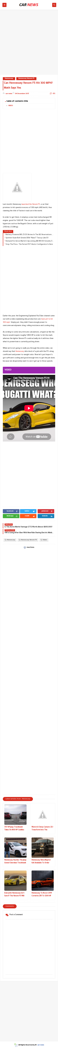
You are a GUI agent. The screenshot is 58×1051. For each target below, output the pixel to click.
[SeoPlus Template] (16, 1045)
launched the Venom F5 (31, 204)
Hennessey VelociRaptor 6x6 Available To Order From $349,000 (41, 861)
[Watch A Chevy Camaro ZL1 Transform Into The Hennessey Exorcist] (43, 815)
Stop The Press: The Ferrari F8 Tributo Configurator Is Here (29, 244)
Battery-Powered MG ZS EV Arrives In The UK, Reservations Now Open (30, 235)
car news (40, 1045)
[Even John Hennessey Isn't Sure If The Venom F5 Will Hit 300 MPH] (15, 881)
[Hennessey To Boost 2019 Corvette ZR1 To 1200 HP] (43, 881)
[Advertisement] (29, 43)
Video (45, 540)
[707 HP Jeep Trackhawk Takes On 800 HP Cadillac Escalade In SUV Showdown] (15, 815)
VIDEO (10, 106)
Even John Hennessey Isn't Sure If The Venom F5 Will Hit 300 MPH (14, 894)
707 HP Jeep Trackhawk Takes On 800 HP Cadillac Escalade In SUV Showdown (15, 828)
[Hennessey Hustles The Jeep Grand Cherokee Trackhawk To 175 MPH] (15, 848)
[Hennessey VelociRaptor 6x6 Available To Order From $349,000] (43, 848)
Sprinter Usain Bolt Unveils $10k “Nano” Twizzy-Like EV (27, 238)
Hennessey (9, 78)
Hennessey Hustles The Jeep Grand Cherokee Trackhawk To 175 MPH (15, 861)
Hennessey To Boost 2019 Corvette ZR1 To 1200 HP (42, 894)
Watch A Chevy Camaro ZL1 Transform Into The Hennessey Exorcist (42, 828)
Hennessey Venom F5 (26, 78)
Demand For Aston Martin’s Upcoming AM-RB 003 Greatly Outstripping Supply (30, 241)
